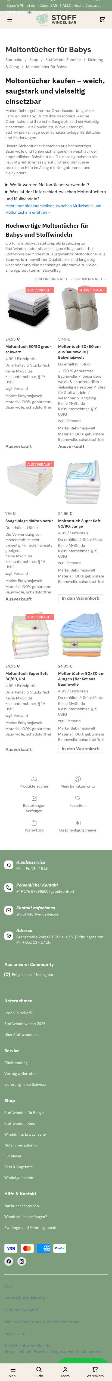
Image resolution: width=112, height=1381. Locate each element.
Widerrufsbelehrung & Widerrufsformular (42, 1321)
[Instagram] (21, 1261)
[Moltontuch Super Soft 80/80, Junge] (82, 482)
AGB (8, 1286)
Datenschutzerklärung (24, 1297)
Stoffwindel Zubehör (63, 59)
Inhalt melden (88, 1351)
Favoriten (78, 805)
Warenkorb (34, 830)
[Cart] (102, 19)
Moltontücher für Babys (46, 66)
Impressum (14, 1333)
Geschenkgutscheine (77, 830)
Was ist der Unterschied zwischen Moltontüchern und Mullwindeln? (55, 195)
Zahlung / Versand (21, 1309)
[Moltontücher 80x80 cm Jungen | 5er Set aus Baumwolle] (82, 635)
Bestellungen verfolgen (34, 808)
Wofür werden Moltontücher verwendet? (49, 184)
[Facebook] (8, 1261)
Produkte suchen (34, 786)
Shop (33, 59)
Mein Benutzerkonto (78, 786)
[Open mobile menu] (9, 19)
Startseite (13, 59)
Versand (21, 388)
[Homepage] (56, 19)
